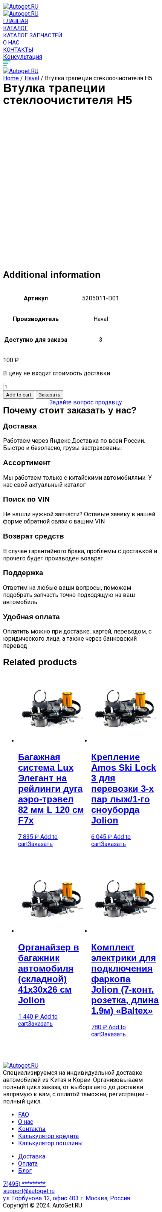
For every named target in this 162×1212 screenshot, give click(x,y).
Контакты (18, 49)
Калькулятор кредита (48, 1136)
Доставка (31, 1156)
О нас (11, 42)
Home (11, 78)
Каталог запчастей (32, 35)
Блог (25, 1170)
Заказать (49, 395)
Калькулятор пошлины (50, 1143)
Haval (31, 78)
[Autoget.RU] (20, 6)
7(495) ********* (24, 1184)
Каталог (15, 28)
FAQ (23, 1114)
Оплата (28, 1163)
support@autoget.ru (29, 1191)
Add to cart (18, 395)
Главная (15, 21)
